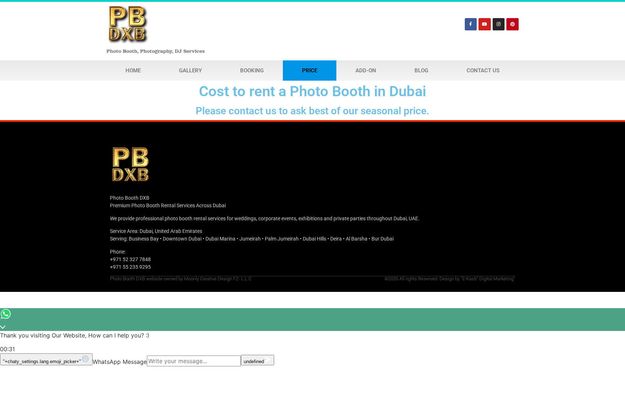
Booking (252, 70)
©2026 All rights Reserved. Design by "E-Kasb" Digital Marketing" (449, 278)
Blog (421, 70)
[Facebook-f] (471, 24)
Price (309, 70)
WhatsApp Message (120, 362)
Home (133, 70)
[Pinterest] (512, 24)
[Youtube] (485, 24)
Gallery (190, 70)
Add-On (366, 70)
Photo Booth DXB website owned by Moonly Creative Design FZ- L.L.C (180, 278)
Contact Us (483, 70)
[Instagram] (499, 24)
